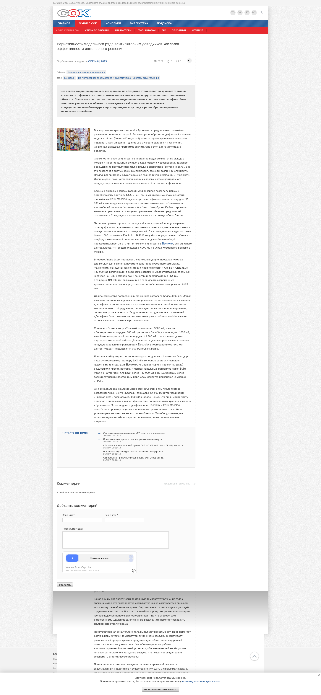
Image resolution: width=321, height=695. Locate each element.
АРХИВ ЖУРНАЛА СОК (67, 30)
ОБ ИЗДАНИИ (179, 30)
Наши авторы (123, 30)
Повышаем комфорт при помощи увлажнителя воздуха (132, 440)
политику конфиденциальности (201, 681)
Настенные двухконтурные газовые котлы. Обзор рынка (133, 452)
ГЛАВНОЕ (64, 23)
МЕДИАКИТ (197, 30)
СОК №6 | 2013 (97, 61)
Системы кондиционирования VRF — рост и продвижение (134, 434)
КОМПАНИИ (113, 23)
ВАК (164, 30)
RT (247, 12)
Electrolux (69, 77)
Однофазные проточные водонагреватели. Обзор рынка (133, 458)
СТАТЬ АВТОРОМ (146, 30)
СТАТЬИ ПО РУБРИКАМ (97, 30)
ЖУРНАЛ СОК (88, 23)
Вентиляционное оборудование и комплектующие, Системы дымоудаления (118, 77)
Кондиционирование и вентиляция (86, 72)
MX (254, 12)
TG (233, 12)
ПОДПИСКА (164, 23)
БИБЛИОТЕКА (139, 23)
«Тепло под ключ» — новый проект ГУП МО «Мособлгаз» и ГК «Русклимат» (143, 446)
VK (240, 12)
